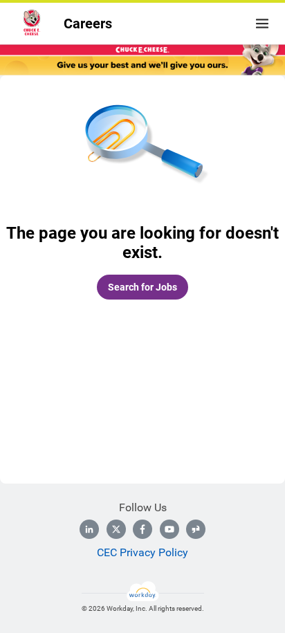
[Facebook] (142, 529)
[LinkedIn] (89, 529)
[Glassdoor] (195, 529)
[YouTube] (169, 529)
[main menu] (262, 23)
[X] (116, 529)
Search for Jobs (142, 287)
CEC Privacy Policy (142, 552)
